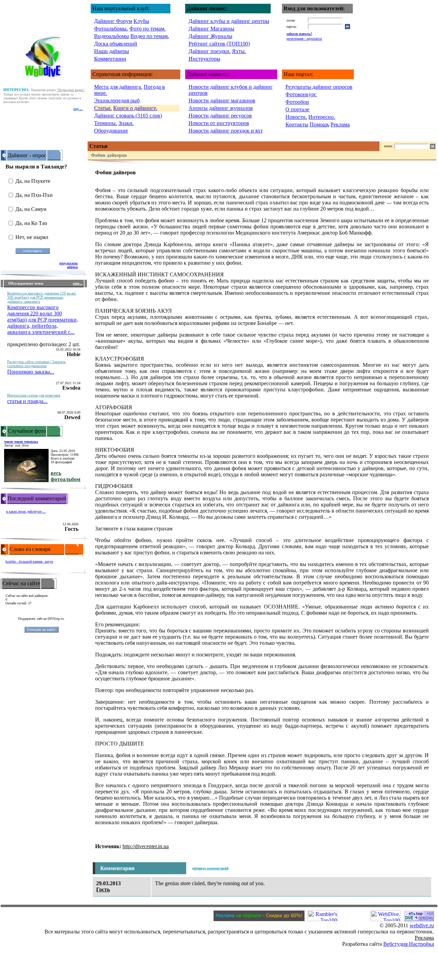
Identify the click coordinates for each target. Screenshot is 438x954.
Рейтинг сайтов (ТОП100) (219, 44)
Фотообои (297, 102)
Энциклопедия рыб (117, 100)
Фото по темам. (147, 29)
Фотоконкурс (301, 94)
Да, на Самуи (31, 209)
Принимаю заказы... (30, 372)
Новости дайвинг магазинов (222, 100)
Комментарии (110, 59)
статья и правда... (27, 401)
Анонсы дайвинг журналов (221, 108)
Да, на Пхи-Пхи (34, 195)
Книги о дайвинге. (135, 108)
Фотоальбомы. (111, 29)
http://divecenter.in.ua (146, 846)
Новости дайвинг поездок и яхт (226, 131)
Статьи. (103, 108)
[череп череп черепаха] (26, 480)
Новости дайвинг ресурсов (220, 115)
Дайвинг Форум (113, 21)
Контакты (296, 124)
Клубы (141, 21)
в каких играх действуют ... (26, 511)
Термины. (105, 123)
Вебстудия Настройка (408, 944)
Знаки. (126, 123)
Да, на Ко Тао (31, 223)
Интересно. (321, 117)
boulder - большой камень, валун (29, 561)
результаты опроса (69, 265)
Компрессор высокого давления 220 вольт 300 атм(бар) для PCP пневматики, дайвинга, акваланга (41, 297)
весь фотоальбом (65, 476)
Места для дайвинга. (118, 87)
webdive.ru (422, 925)
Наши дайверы (111, 51)
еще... (77, 283)
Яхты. (239, 51)
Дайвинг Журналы (210, 36)
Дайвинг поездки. (210, 51)
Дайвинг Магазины (211, 29)
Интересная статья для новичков (33, 395)
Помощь (319, 124)
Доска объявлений (115, 44)
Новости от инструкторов (219, 123)
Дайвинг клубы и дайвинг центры (229, 21)
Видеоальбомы (111, 36)
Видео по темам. (149, 36)
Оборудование (111, 131)
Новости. (296, 117)
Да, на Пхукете (32, 181)
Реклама (340, 124)
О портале (297, 109)
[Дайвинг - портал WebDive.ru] (44, 80)
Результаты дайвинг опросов (318, 87)
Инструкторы (204, 59)
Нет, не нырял (31, 237)
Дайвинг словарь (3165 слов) (128, 115)
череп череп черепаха (21, 441)
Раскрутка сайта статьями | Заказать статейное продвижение (36, 364)
